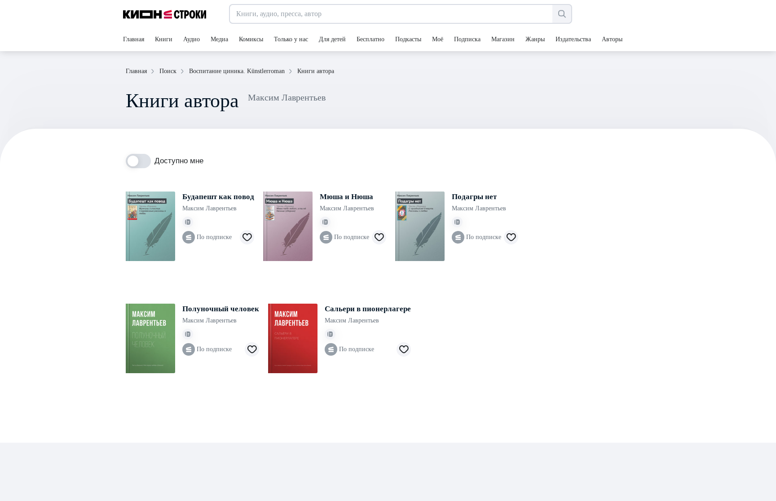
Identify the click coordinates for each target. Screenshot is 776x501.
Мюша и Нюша (346, 196)
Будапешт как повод (218, 196)
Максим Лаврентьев (209, 208)
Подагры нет (474, 196)
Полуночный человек (220, 309)
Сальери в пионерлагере (368, 309)
